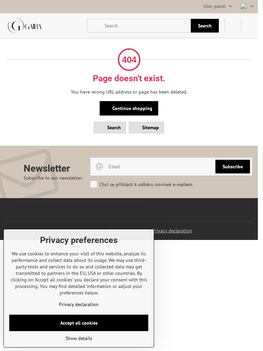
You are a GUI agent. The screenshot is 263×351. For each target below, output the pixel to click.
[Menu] (249, 26)
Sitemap (150, 127)
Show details (78, 338)
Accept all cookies (79, 323)
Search (205, 26)
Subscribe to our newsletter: (53, 178)
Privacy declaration (172, 231)
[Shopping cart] (233, 26)
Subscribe (233, 167)
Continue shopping (131, 108)
